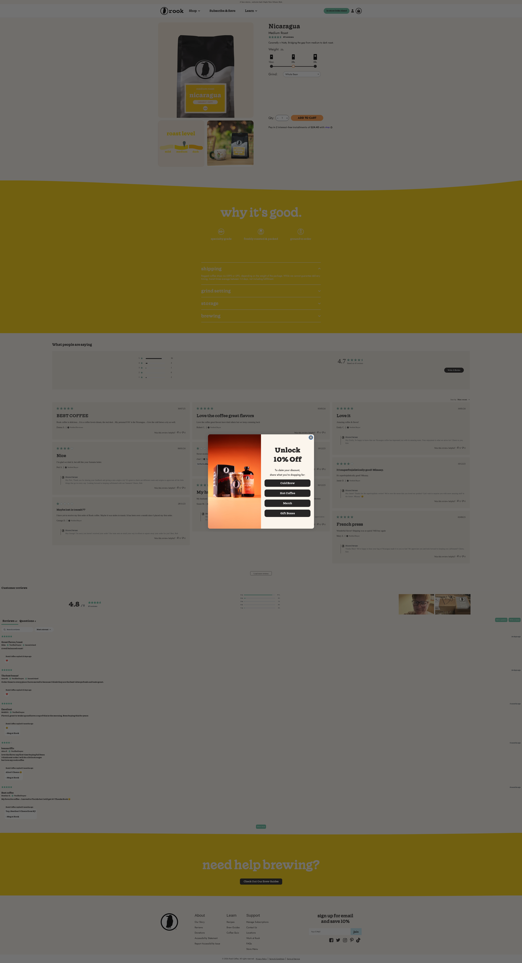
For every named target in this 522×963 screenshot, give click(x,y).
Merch (287, 503)
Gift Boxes (287, 513)
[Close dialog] (311, 437)
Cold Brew (287, 483)
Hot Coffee (287, 493)
